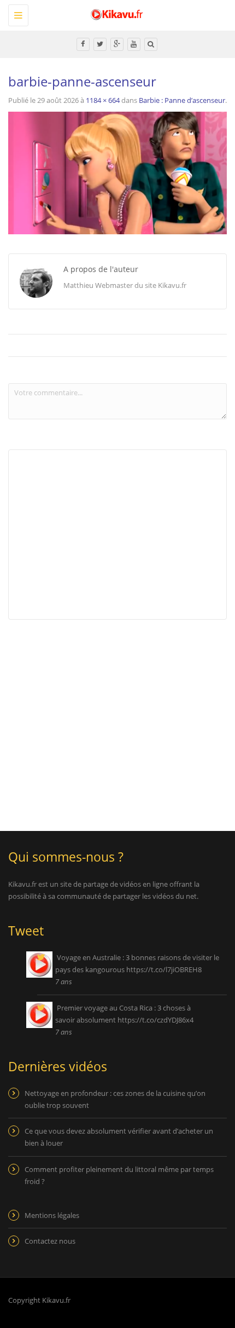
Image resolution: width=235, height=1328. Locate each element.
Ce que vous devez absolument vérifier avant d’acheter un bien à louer (119, 1137)
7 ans (63, 981)
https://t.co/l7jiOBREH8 (164, 969)
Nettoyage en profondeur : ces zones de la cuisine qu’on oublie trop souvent (115, 1099)
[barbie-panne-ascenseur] (117, 172)
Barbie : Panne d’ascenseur (182, 100)
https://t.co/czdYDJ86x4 (155, 1020)
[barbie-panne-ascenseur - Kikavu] (115, 13)
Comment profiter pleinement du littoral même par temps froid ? (119, 1175)
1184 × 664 (103, 100)
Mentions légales (52, 1215)
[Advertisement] (100, 718)
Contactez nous (50, 1241)
